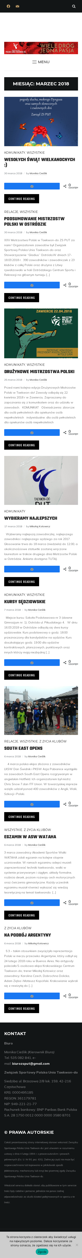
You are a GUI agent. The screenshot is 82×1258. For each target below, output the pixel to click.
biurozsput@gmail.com (31, 1063)
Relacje (11, 212)
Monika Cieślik (38, 173)
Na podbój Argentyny (27, 935)
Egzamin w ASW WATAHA (30, 837)
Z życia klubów (53, 741)
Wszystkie (36, 153)
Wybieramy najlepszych (30, 518)
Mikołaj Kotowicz (40, 526)
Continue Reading (21, 198)
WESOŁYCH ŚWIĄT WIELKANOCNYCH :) (39, 162)
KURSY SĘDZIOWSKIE (24, 601)
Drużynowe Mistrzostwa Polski (39, 371)
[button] (41, 62)
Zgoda (42, 1251)
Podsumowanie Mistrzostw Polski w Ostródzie (34, 221)
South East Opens (23, 748)
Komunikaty (14, 153)
